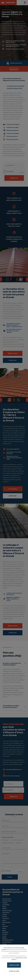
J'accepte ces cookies (14, 965)
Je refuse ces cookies (14, 971)
